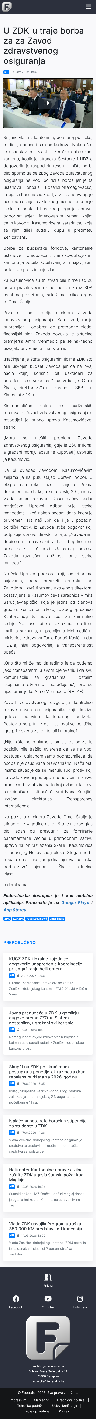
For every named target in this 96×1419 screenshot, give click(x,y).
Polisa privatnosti (38, 1411)
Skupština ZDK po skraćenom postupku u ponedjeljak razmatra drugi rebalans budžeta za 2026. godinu (47, 1071)
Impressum (18, 1400)
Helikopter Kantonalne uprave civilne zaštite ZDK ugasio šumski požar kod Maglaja (46, 1174)
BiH (6, 72)
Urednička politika (71, 1400)
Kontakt (65, 1411)
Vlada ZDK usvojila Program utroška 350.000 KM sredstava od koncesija (45, 1226)
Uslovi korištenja (65, 1406)
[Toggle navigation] (88, 7)
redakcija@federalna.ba (48, 1381)
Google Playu (75, 902)
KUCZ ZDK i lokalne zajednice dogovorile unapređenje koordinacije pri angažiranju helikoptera (45, 963)
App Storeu (14, 909)
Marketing (42, 1400)
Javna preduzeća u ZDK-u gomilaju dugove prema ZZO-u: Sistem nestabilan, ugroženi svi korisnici (44, 1017)
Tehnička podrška (31, 1406)
